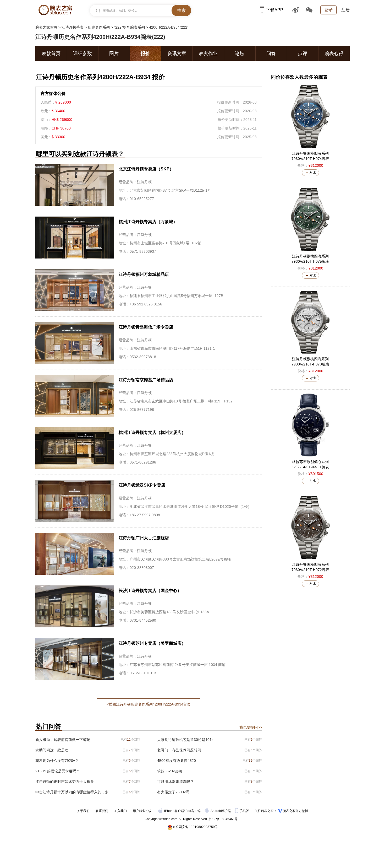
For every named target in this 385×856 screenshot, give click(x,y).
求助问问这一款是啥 (51, 750)
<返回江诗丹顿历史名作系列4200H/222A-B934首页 (149, 704)
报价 (145, 53)
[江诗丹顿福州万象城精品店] (148, 290)
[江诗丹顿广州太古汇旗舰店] (148, 553)
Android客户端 (221, 811)
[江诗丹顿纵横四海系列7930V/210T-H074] (310, 116)
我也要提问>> (250, 727)
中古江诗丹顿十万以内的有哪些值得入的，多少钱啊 (74, 792)
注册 (345, 10)
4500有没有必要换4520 (176, 760)
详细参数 (82, 53)
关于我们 (83, 811)
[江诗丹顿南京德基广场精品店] (148, 395)
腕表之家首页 (46, 27)
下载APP (274, 10)
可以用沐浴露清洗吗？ (175, 781)
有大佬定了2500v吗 (173, 792)
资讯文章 (176, 53)
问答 (271, 53)
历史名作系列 (99, 27)
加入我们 (120, 811)
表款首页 (51, 53)
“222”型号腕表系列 (129, 27)
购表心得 (333, 53)
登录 (328, 10)
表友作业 (208, 53)
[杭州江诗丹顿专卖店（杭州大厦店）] (148, 448)
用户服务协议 (142, 811)
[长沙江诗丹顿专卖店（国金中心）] (148, 606)
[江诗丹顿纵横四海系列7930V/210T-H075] (310, 219)
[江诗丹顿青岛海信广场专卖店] (148, 343)
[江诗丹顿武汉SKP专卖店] (148, 501)
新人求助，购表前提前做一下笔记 (62, 739)
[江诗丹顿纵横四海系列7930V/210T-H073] (310, 322)
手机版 (244, 811)
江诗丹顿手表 (73, 27)
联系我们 (102, 811)
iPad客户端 (193, 811)
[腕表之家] (55, 10)
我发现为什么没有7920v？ (57, 760)
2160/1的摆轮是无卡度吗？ (57, 771)
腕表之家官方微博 (295, 811)
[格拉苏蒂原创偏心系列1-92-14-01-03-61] (310, 425)
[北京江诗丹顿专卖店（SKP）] (148, 185)
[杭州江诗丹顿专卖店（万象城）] (148, 237)
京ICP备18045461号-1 (224, 819)
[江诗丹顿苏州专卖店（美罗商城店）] (148, 659)
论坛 (239, 53)
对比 (313, 172)
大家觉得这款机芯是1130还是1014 (185, 739)
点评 (302, 53)
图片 (114, 53)
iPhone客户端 (174, 811)
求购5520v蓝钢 (169, 771)
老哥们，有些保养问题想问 (179, 750)
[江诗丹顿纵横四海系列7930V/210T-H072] (310, 527)
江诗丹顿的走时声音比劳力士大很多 (64, 781)
